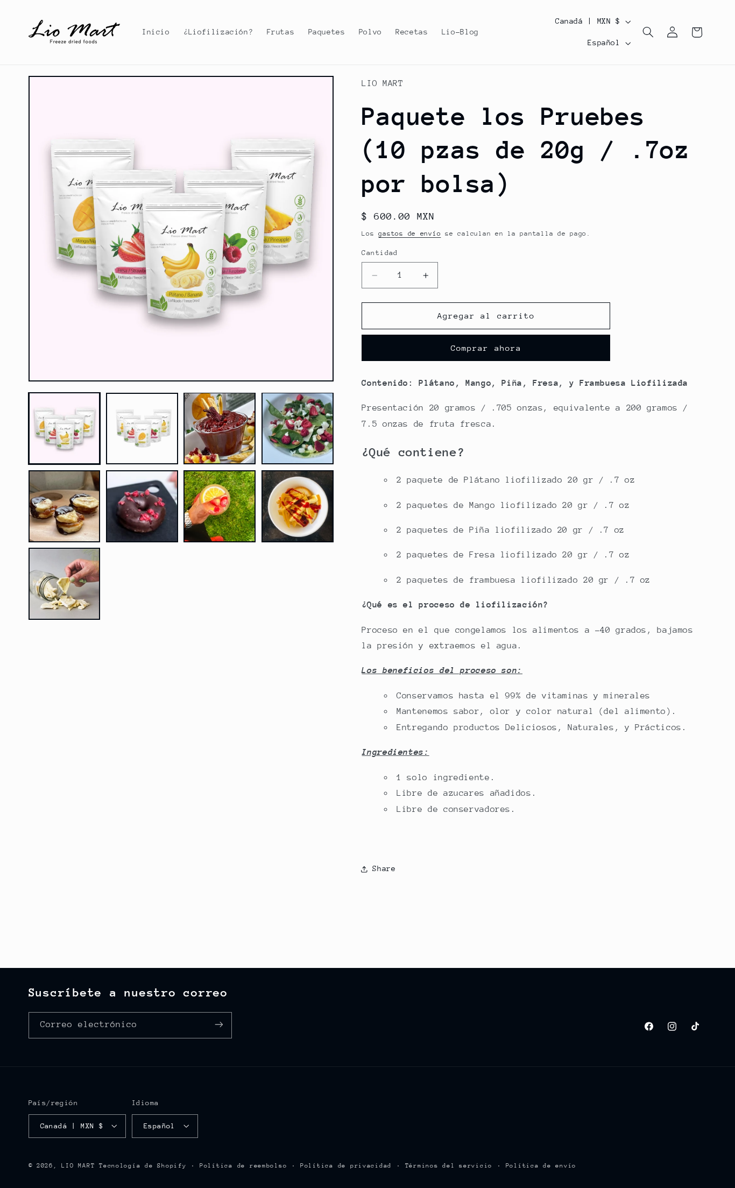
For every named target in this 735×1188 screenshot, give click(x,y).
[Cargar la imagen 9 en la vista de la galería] (65, 584)
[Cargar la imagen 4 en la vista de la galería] (298, 428)
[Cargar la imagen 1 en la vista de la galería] (65, 428)
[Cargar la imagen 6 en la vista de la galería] (142, 506)
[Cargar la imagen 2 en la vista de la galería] (142, 428)
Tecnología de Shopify (142, 1165)
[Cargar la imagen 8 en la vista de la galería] (298, 506)
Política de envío (541, 1165)
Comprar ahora (486, 347)
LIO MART (78, 1165)
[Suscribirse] (218, 1025)
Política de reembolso (243, 1165)
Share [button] (383, 869)
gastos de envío (409, 233)
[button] (647, 32)
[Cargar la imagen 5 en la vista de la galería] (65, 506)
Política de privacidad (346, 1165)
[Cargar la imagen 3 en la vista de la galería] (219, 428)
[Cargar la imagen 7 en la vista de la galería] (219, 506)
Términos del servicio (448, 1165)
